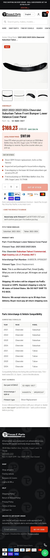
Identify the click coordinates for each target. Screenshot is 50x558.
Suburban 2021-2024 (11, 231)
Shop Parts (14, 28)
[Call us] (45, 545)
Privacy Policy (7, 502)
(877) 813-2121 (7, 454)
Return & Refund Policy (11, 498)
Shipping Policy (8, 494)
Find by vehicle (8, 474)
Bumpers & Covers (9, 478)
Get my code (39, 529)
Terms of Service (9, 506)
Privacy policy (33, 534)
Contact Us (6, 510)
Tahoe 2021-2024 (31, 231)
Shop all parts (8, 470)
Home (4, 28)
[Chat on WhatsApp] (44, 552)
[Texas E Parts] (11, 14)
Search (39, 28)
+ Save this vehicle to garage (14, 209)
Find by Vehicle (27, 28)
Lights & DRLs (8, 482)
